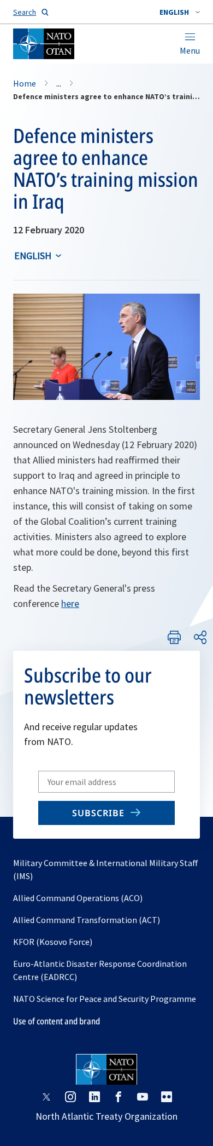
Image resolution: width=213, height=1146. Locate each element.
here (70, 603)
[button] (179, 12)
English (32, 255)
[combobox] (179, 12)
